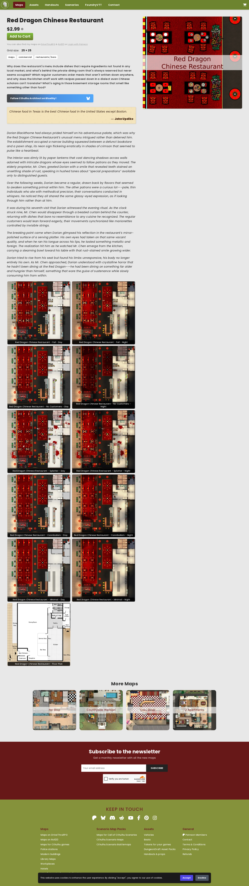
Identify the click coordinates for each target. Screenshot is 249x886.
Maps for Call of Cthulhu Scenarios (117, 835)
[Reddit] (121, 818)
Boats (147, 839)
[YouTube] (130, 818)
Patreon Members (196, 835)
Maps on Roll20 (49, 839)
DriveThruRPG (48, 44)
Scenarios (72, 5)
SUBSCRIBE (157, 768)
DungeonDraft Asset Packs (160, 849)
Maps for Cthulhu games (54, 844)
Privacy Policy (191, 849)
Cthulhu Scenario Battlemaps (114, 844)
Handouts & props (154, 854)
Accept (187, 877)
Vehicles (149, 835)
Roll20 (61, 44)
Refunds (187, 854)
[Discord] (112, 818)
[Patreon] (94, 818)
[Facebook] (138, 818)
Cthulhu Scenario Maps (110, 839)
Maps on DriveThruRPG (53, 835)
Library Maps (48, 859)
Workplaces (47, 863)
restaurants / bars (46, 57)
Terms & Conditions (194, 844)
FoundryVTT (93, 5)
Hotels (44, 868)
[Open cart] (245, 4)
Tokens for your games (157, 844)
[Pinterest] (146, 818)
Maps (19, 5)
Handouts (52, 5)
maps (11, 57)
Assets (34, 5)
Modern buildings (50, 854)
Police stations (49, 849)
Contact (114, 5)
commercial (25, 57)
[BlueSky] (103, 818)
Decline (202, 877)
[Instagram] (155, 818)
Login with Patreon (78, 44)
